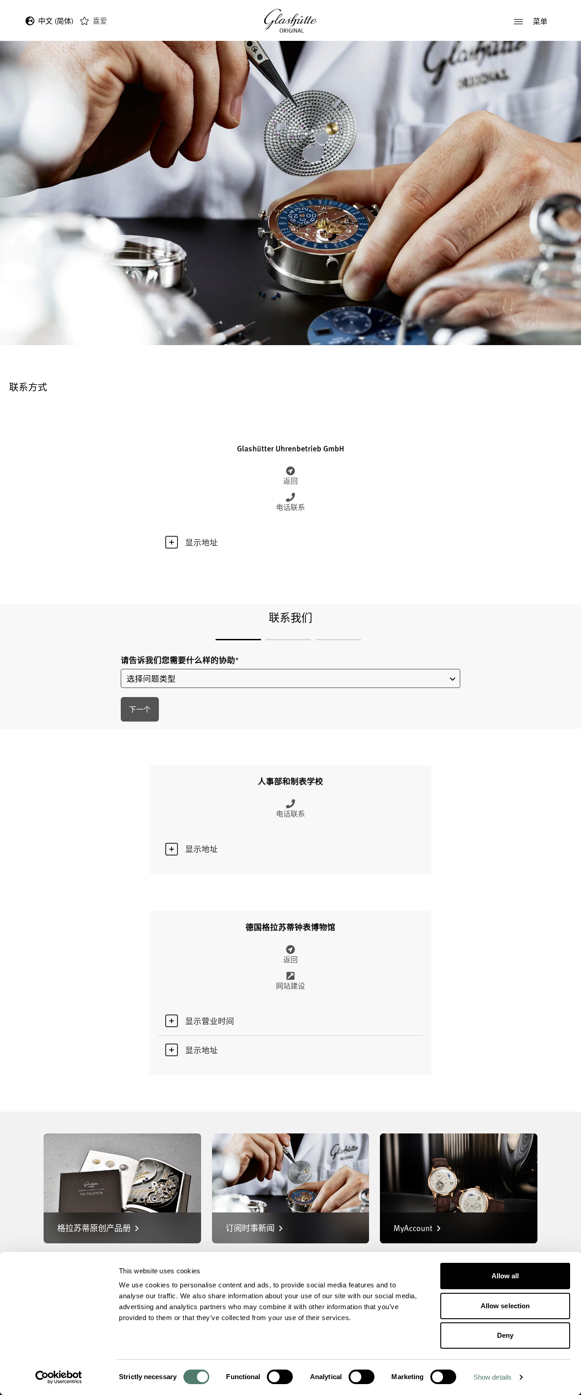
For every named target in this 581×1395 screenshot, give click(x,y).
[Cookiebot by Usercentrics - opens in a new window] (58, 1377)
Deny (505, 1335)
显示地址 (201, 542)
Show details (492, 1377)
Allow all (505, 1276)
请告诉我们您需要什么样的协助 (180, 660)
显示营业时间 (209, 1021)
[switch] (280, 1377)
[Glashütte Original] (290, 21)
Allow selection (505, 1306)
